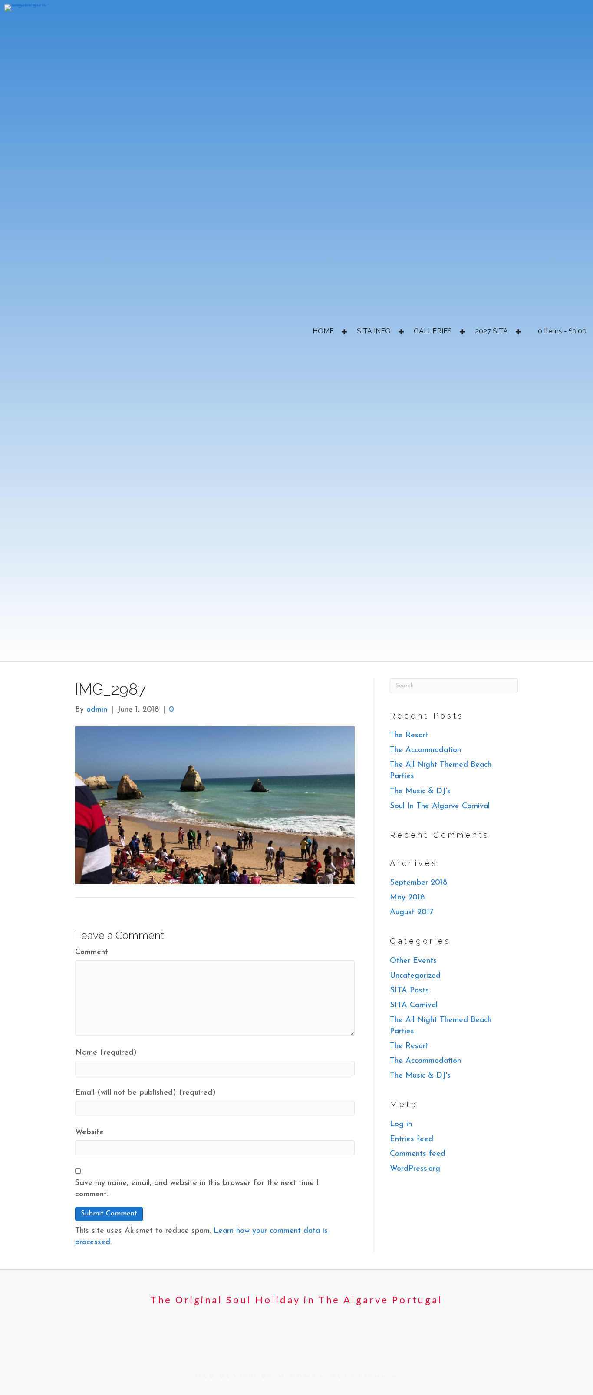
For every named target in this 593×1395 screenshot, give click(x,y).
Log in (401, 1125)
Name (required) (106, 1053)
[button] (344, 331)
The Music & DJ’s (420, 792)
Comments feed (417, 1154)
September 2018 (418, 883)
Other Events (413, 961)
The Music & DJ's (420, 1076)
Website (89, 1132)
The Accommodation (425, 750)
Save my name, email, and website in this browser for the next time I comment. (197, 1189)
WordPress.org (415, 1169)
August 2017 (411, 912)
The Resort (409, 735)
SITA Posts (409, 991)
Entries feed (411, 1139)
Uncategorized (415, 976)
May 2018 (407, 898)
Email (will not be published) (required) (145, 1093)
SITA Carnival (414, 1005)
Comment (91, 952)
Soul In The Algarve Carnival (440, 806)
